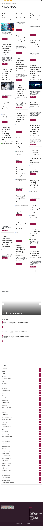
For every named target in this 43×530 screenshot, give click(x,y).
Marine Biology (6, 448)
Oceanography (6, 450)
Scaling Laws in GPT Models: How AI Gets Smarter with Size (35, 45)
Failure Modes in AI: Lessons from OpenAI (21, 16)
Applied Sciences (8, 3)
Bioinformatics (5, 431)
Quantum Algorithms (7, 465)
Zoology (4, 398)
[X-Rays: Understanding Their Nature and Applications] (21, 232)
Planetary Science (6, 444)
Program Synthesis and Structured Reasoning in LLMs (35, 18)
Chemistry (5, 388)
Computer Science (6, 410)
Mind (4, 429)
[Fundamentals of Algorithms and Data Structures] (21, 206)
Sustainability (5, 421)
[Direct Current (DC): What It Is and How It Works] (35, 239)
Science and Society (6, 434)
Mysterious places (6, 477)
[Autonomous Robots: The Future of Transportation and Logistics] (21, 180)
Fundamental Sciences (7, 378)
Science (4, 369)
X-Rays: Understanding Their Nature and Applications (21, 225)
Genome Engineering (7, 468)
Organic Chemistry (6, 392)
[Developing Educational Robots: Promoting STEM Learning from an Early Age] (7, 182)
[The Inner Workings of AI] (35, 109)
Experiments (5, 368)
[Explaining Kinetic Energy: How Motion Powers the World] (21, 124)
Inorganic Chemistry (7, 390)
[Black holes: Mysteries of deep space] (5, 328)
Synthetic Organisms (7, 470)
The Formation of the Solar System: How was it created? (19, 336)
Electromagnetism (6, 385)
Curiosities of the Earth (7, 473)
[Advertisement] (21, 280)
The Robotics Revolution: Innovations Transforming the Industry (34, 184)
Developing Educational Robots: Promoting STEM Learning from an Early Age (7, 133)
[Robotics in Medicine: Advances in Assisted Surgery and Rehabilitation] (21, 151)
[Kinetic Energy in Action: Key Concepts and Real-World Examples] (35, 137)
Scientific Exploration (7, 439)
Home (4, 3)
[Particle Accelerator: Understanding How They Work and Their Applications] (7, 249)
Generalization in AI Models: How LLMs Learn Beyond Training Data (7, 48)
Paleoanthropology (6, 455)
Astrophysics (5, 386)
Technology (5, 405)
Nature (4, 373)
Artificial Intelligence (7, 407)
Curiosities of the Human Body (8, 482)
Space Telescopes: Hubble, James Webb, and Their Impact (19, 340)
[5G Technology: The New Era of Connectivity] (35, 259)
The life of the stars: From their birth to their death (18, 331)
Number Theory (6, 402)
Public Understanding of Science (9, 438)
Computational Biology (7, 433)
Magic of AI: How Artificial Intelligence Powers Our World (6, 107)
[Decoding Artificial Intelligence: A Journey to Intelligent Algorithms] (21, 98)
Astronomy (5, 443)
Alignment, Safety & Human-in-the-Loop (12, 313)
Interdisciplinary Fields (7, 426)
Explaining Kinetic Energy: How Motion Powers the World (21, 117)
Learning (4, 376)
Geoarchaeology (6, 453)
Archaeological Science (7, 451)
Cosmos (4, 381)
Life (4, 395)
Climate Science (6, 422)
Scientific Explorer (28, 523)
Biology (4, 393)
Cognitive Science (6, 427)
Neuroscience (5, 414)
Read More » (5, 38)
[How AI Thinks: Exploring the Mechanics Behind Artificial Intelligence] (7, 86)
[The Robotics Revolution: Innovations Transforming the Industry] (35, 191)
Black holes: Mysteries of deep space (15, 326)
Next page (38, 270)
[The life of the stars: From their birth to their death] (5, 333)
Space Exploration (6, 441)
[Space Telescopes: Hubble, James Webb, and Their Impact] (5, 342)
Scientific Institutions (7, 458)
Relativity (5, 383)
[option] (21, 304)
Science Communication (7, 436)
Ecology (4, 397)
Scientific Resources (6, 456)
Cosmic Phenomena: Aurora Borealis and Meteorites (18, 322)
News (4, 371)
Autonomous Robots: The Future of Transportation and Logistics (21, 172)
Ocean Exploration (6, 446)
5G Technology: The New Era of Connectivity (35, 253)
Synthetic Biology (6, 467)
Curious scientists (6, 475)
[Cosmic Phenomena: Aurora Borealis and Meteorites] (5, 324)
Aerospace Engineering (7, 417)
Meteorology (5, 424)
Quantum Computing (7, 463)
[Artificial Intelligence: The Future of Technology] (21, 255)
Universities (5, 460)
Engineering (5, 415)
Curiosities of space (6, 478)
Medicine (4, 412)
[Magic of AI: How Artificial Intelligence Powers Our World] (7, 114)
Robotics (4, 409)
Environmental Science (7, 419)
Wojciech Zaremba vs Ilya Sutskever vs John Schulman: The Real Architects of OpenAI (35, 71)
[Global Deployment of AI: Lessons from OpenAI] (7, 27)
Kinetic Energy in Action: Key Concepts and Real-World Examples (35, 129)
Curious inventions (6, 480)
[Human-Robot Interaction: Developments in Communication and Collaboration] (35, 165)
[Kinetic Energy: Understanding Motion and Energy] (35, 215)
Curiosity (4, 472)
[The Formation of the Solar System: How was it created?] (5, 338)
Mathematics (5, 400)
